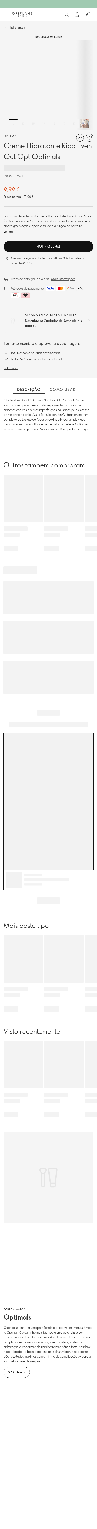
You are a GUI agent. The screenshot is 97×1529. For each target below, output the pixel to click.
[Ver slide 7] (74, 123)
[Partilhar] (80, 138)
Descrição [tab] (29, 389)
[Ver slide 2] (23, 123)
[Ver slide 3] (33, 123)
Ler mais (9, 231)
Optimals (12, 136)
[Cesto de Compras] (89, 14)
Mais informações (63, 279)
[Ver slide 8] (84, 123)
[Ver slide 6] (63, 123)
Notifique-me (48, 246)
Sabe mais (11, 368)
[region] (48, 85)
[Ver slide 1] (13, 123)
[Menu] (6, 15)
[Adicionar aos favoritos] (89, 138)
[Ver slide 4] (43, 123)
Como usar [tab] (62, 389)
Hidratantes (17, 27)
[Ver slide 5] (53, 123)
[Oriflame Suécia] (22, 14)
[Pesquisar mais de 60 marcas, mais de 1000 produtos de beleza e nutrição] (66, 14)
